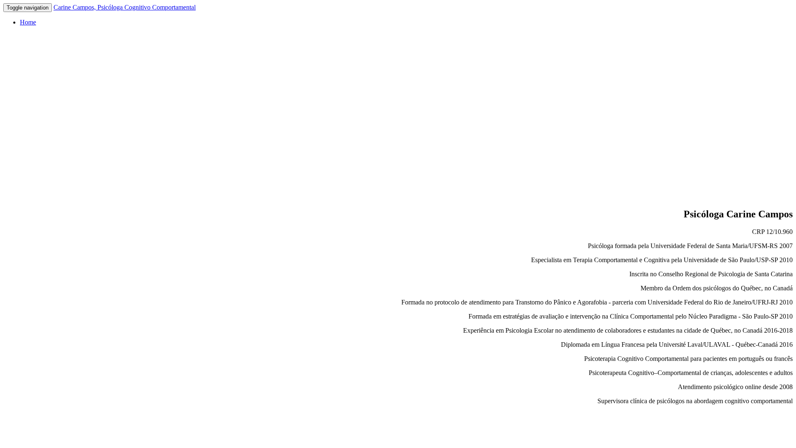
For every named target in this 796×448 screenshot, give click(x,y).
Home (28, 22)
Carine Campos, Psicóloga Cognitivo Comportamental (124, 7)
